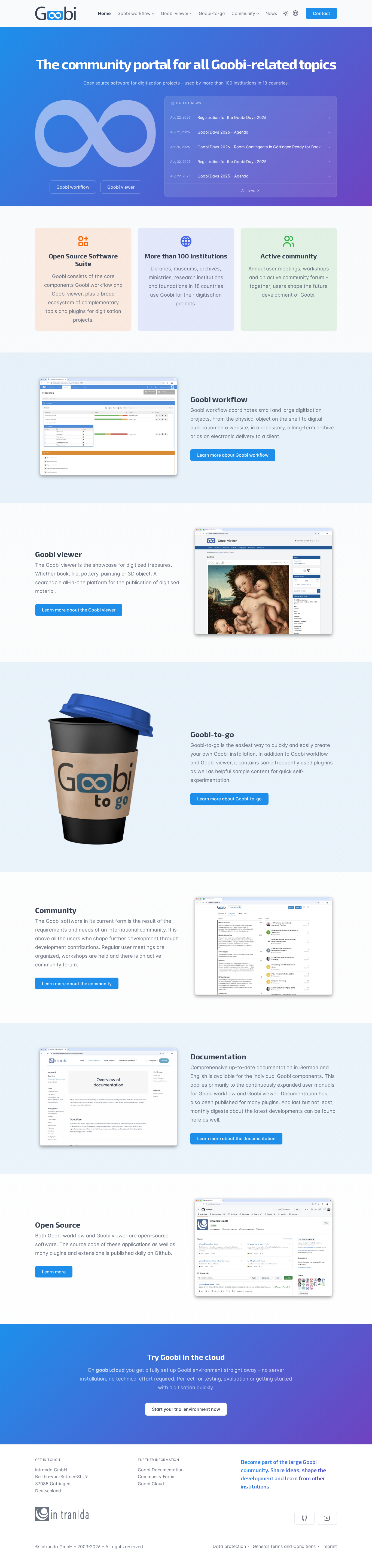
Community (243, 13)
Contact (321, 13)
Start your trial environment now (186, 1409)
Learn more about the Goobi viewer (78, 610)
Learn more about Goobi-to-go (229, 798)
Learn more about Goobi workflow (233, 455)
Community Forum (157, 1476)
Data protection (229, 1546)
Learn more (54, 1271)
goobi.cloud (110, 1370)
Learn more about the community (77, 983)
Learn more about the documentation (236, 1138)
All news (248, 190)
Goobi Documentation (161, 1469)
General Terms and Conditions (284, 1546)
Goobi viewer (174, 13)
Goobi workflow (134, 13)
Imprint (329, 1546)
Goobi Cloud (151, 1483)
